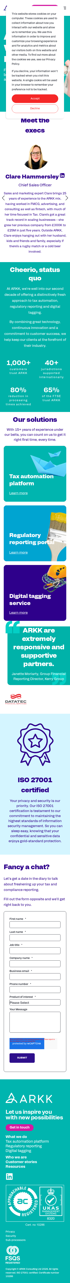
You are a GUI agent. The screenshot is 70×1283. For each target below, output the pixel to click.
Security (11, 1236)
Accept (35, 98)
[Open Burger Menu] (64, 8)
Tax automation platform (27, 1141)
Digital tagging (18, 1151)
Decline (35, 108)
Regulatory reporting (24, 1146)
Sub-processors (16, 1240)
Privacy (10, 1232)
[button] (3, 197)
